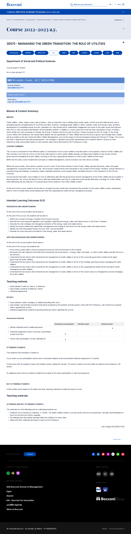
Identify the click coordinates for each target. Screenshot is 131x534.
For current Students (18, 20)
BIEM (64, 53)
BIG (74, 53)
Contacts (30, 454)
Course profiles (30, 20)
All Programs (14, 53)
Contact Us (118, 20)
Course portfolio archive (44, 20)
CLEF (107, 53)
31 (24, 72)
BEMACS (28, 53)
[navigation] (65, 12)
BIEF (53, 53)
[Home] (14, 4)
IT (115, 4)
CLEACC (84, 53)
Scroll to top (117, 439)
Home (8, 20)
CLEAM (96, 53)
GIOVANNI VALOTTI (15, 88)
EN (110, 4)
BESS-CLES (41, 53)
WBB (117, 53)
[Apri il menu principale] (123, 4)
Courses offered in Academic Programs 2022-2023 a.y (69, 20)
